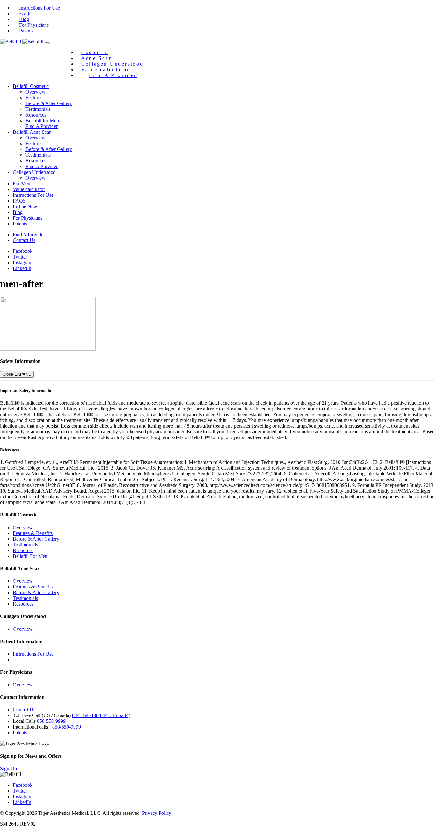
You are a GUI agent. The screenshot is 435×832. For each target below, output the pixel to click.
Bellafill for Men (42, 120)
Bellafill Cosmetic (31, 86)
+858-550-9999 (65, 726)
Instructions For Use (39, 8)
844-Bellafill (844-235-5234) (101, 715)
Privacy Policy (156, 813)
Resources (35, 114)
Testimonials (38, 109)
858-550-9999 (51, 721)
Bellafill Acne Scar (32, 132)
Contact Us (24, 240)
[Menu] (47, 43)
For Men (21, 183)
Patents (26, 30)
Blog (24, 19)
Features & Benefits (33, 533)
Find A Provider (113, 75)
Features (33, 97)
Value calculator (105, 69)
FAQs (25, 13)
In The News (26, 206)
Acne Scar (96, 58)
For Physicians (34, 25)
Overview (35, 92)
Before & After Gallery (48, 103)
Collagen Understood (112, 64)
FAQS (19, 200)
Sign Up (8, 768)
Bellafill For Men (30, 556)
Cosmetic (94, 52)
